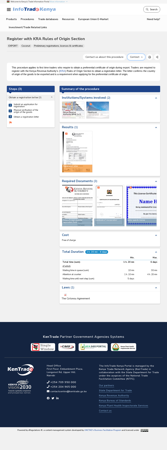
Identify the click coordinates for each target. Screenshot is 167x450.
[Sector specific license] (141, 205)
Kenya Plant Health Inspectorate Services (123, 405)
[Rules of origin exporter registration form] (77, 205)
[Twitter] (53, 398)
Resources (68, 19)
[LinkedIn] (57, 398)
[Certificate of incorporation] (109, 205)
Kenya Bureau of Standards (115, 400)
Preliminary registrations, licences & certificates (58, 45)
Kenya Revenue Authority (114, 395)
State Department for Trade (115, 390)
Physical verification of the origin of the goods (26, 111)
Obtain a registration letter (26, 117)
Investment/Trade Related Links (28, 27)
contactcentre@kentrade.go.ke (68, 391)
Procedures (27, 19)
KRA (62, 71)
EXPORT (13, 45)
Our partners (106, 385)
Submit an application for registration (26, 105)
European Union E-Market (93, 19)
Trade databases (48, 19)
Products (11, 19)
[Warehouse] (97, 110)
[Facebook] (48, 398)
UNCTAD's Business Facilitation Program (102, 430)
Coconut (26, 45)
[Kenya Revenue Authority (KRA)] (73, 110)
